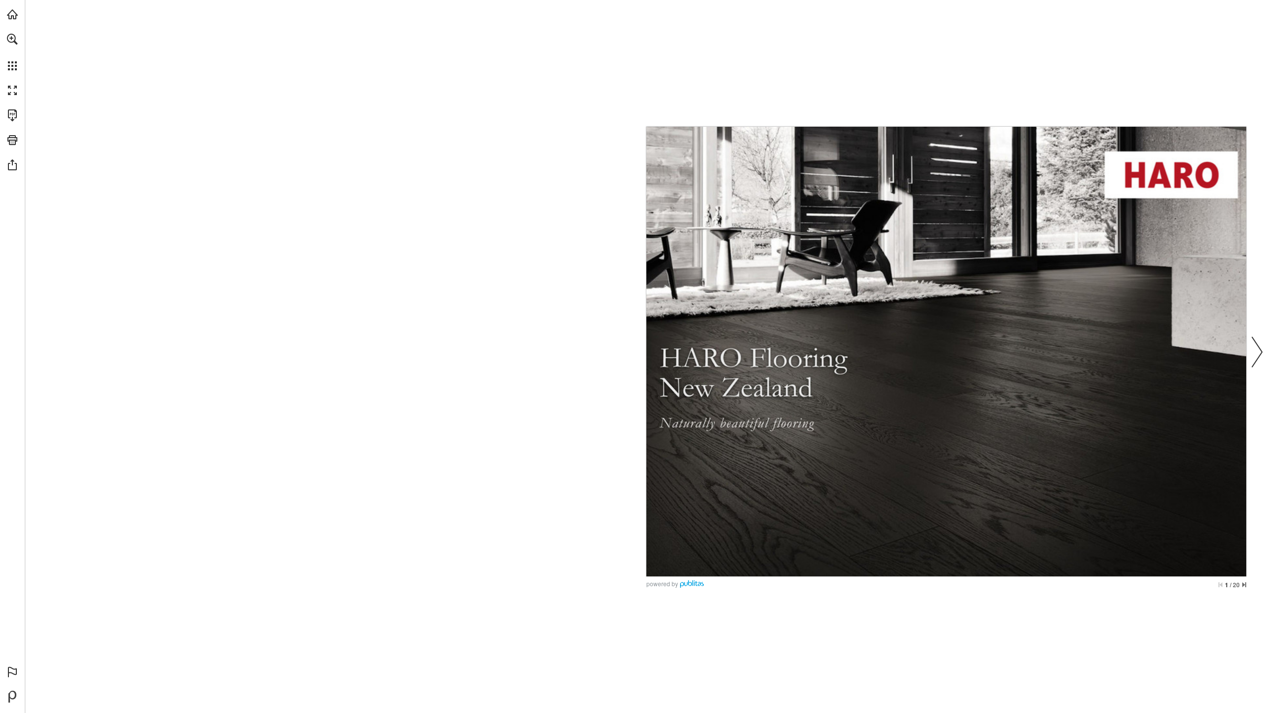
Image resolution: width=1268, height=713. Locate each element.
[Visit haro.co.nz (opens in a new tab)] (12, 14)
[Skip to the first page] (1220, 584)
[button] (12, 39)
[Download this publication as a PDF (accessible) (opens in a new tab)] (12, 115)
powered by (662, 583)
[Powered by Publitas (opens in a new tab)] (12, 696)
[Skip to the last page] (1244, 584)
